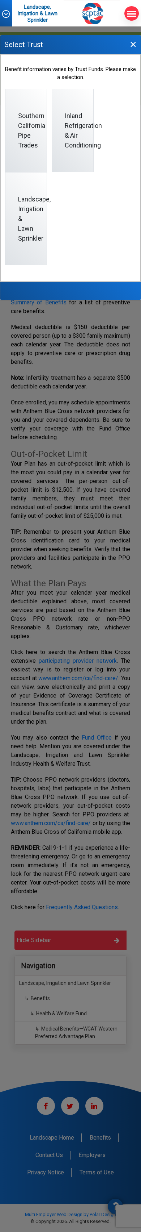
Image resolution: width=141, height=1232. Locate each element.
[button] (9, 14)
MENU (131, 13)
